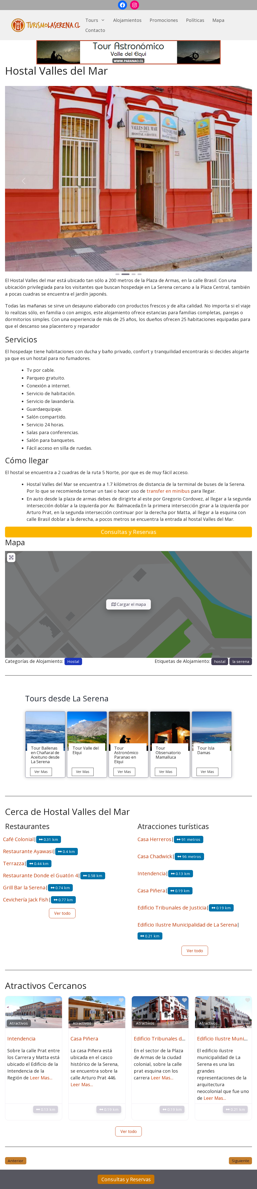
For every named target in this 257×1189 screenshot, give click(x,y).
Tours (91, 20)
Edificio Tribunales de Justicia (172, 907)
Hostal (73, 661)
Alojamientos (127, 20)
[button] (23, 181)
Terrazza (13, 863)
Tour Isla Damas (205, 750)
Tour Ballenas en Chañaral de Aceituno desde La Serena (45, 755)
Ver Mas (43, 772)
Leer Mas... (41, 1078)
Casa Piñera (151, 890)
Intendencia (152, 873)
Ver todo (62, 913)
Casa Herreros (154, 839)
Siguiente (240, 1160)
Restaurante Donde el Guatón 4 (40, 875)
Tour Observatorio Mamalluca (168, 752)
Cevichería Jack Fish (25, 899)
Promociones (164, 20)
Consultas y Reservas (128, 532)
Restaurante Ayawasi (28, 851)
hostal (219, 661)
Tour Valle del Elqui (86, 750)
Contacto (95, 30)
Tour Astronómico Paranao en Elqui (126, 755)
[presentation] (45, 731)
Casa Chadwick (155, 856)
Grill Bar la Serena (24, 887)
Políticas (195, 20)
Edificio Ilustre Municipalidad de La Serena (187, 924)
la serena (240, 661)
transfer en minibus (168, 491)
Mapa (218, 20)
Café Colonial (18, 839)
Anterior (15, 1160)
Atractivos (19, 1023)
